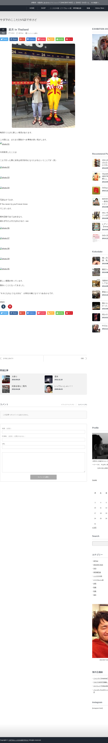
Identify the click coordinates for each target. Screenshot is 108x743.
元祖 (82, 358)
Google (94, 480)
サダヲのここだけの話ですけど (18, 19)
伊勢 (94, 583)
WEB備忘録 (77, 8)
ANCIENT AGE (98, 565)
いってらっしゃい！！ (64, 386)
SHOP (43, 8)
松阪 (94, 591)
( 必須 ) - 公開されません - (13, 436)
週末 (56, 376)
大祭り (14, 376)
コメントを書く (33, 33)
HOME (32, 8)
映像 (88, 8)
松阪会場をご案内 (19, 386)
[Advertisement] (43, 332)
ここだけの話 (54, 8)
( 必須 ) (6, 428)
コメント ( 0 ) (82, 404)
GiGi (94, 568)
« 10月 (94, 527)
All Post (21, 33)
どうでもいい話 (65, 8)
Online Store (99, 8)
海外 (94, 595)
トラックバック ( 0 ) (67, 404)
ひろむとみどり (8, 358)
